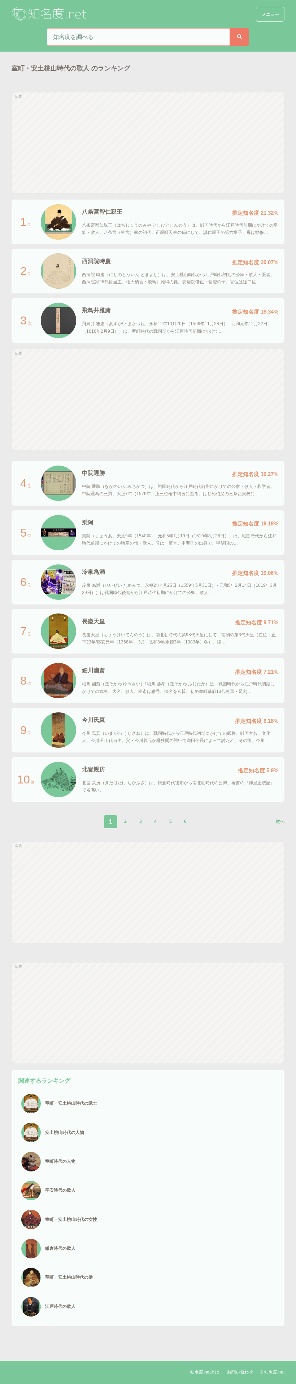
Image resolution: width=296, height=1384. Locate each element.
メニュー (270, 14)
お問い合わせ (240, 1372)
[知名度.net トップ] (50, 14)
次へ (280, 821)
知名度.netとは (204, 1372)
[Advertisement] (148, 142)
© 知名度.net (272, 1372)
